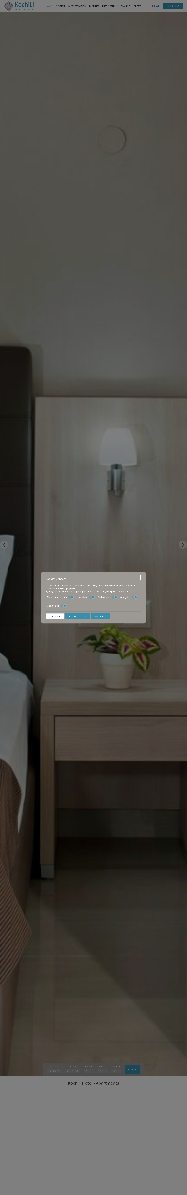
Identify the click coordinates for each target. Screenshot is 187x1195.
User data (82, 597)
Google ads (53, 605)
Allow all (100, 616)
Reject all (55, 616)
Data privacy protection (117, 591)
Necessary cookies (57, 597)
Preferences (104, 597)
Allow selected (77, 616)
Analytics (125, 597)
